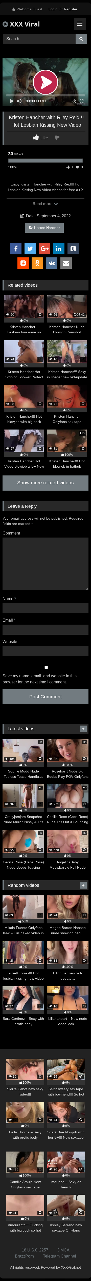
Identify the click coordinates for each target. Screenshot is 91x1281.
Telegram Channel (59, 1256)
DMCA (63, 1250)
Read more (43, 204)
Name (9, 599)
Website (10, 641)
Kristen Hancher (47, 228)
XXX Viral (24, 24)
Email (9, 620)
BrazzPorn (24, 1256)
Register (70, 9)
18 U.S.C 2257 (35, 1250)
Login (53, 9)
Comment (11, 533)
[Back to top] (75, 1266)
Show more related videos (45, 482)
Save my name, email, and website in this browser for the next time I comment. (40, 679)
